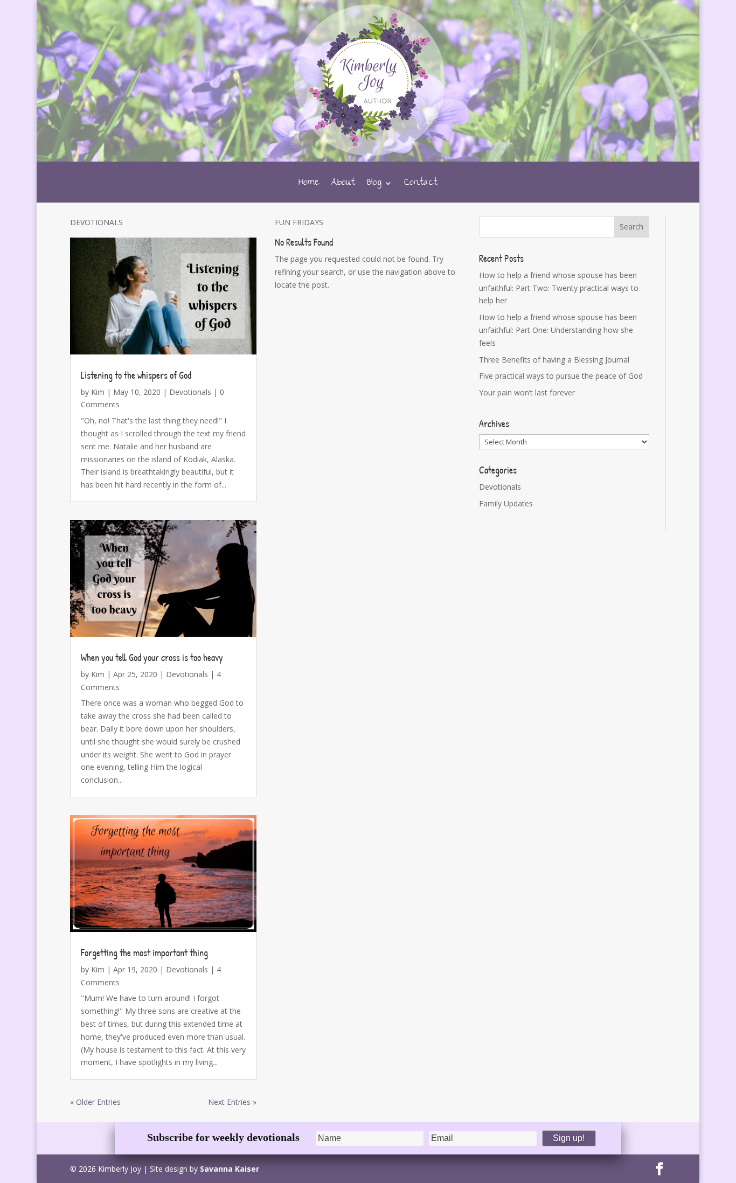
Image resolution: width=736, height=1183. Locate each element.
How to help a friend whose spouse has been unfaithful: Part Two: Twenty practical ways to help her (558, 288)
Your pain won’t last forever (527, 392)
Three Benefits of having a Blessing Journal (554, 359)
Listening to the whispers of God (136, 375)
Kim (98, 392)
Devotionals (190, 392)
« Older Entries (95, 1102)
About (343, 185)
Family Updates (506, 503)
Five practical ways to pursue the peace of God (561, 376)
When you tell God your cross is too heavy (152, 657)
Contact (421, 185)
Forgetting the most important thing (144, 952)
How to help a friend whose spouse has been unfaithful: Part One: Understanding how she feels (558, 330)
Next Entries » (232, 1102)
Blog (374, 185)
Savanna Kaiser (229, 1169)
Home (308, 185)
